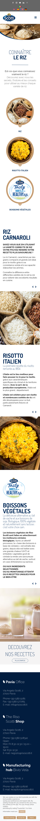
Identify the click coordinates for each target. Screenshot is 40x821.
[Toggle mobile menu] (35, 17)
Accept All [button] (21, 817)
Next (35, 286)
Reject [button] (32, 817)
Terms (22, 811)
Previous (33, 286)
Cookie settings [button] (9, 817)
